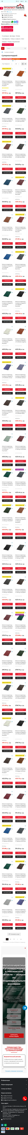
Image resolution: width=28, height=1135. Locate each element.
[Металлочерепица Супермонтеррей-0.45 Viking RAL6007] (20, 653)
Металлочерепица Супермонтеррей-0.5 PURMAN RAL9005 (20, 304)
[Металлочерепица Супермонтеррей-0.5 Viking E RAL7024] (20, 474)
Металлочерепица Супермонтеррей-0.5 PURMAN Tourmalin (7, 448)
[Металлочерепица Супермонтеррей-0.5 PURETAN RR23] (7, 110)
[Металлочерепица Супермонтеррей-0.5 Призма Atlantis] (20, 902)
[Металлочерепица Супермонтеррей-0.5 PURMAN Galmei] (20, 367)
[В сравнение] (12, 72)
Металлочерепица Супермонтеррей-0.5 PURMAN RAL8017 (7, 412)
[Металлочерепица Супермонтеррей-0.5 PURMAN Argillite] (20, 331)
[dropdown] (2, 1)
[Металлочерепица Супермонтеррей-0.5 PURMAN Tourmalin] (7, 438)
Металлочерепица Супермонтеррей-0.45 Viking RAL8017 (20, 696)
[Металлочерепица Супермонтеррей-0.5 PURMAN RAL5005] (7, 256)
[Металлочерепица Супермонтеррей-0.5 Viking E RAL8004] (20, 510)
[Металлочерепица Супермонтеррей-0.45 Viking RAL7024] (7, 687)
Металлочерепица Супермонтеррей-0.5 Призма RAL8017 (20, 875)
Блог (22, 39)
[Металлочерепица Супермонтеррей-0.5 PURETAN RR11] (20, 110)
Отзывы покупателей (13, 41)
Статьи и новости (16, 39)
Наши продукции (7, 1084)
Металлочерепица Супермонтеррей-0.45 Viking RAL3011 (7, 662)
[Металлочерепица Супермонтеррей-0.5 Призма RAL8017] (20, 866)
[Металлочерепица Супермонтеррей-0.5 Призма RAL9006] (7, 902)
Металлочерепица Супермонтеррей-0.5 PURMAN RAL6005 (7, 304)
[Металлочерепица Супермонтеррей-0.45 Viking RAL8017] (20, 687)
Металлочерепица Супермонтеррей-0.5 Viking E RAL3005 (20, 448)
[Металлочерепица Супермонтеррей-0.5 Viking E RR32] (20, 547)
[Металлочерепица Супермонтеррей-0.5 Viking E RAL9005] (7, 547)
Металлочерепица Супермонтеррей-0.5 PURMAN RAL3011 (20, 229)
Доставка (12, 36)
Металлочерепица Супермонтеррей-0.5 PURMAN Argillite (20, 340)
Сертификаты (6, 39)
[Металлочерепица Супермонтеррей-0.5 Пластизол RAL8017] (7, 760)
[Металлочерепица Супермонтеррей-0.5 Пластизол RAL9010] (7, 723)
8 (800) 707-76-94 (8, 17)
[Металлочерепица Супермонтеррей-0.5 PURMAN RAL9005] (20, 294)
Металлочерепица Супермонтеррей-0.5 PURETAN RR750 (7, 228)
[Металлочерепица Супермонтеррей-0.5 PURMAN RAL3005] (20, 182)
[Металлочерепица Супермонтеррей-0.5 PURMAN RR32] (20, 402)
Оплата (18, 36)
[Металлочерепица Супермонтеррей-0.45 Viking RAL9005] (20, 723)
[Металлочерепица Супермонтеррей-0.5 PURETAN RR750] (7, 219)
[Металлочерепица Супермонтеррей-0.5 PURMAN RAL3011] (20, 219)
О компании (5, 36)
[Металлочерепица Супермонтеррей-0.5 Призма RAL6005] (7, 866)
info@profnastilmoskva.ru (9, 19)
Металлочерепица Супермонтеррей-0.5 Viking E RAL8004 (20, 520)
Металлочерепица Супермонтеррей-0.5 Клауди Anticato (20, 769)
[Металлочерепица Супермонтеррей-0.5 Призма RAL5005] (7, 830)
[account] (26, 1)
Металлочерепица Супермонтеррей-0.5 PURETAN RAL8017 (7, 83)
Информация (5, 1080)
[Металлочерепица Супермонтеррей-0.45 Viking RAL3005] (7, 617)
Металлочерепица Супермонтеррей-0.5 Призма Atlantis (20, 911)
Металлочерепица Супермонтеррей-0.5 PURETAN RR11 (20, 120)
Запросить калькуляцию (14, 1035)
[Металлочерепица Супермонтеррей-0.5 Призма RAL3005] (20, 796)
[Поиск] (25, 48)
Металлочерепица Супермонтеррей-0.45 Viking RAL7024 (7, 696)
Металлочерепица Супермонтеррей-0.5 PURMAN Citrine (7, 376)
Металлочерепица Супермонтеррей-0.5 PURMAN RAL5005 (7, 266)
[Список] (25, 64)
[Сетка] (22, 64)
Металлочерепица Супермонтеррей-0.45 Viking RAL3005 (7, 626)
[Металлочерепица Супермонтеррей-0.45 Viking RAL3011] (7, 653)
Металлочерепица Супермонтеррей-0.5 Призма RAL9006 (7, 911)
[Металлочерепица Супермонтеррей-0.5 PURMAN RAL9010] (7, 331)
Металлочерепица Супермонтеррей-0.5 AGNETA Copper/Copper (20, 83)
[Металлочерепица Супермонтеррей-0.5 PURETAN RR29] (7, 146)
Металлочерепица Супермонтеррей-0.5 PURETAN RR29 (7, 155)
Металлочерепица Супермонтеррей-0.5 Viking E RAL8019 (7, 591)
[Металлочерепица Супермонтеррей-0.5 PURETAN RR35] (7, 182)
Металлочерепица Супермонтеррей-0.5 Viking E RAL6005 (7, 483)
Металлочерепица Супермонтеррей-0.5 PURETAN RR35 (7, 191)
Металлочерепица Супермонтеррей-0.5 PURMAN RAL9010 (7, 341)
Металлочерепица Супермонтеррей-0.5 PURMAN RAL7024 (20, 266)
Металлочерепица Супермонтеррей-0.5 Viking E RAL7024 (20, 483)
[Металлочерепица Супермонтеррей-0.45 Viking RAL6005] (20, 617)
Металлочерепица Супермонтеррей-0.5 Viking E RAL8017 (20, 591)
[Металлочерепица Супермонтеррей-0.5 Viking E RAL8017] (20, 581)
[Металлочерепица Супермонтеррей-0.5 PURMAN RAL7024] (20, 256)
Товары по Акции (7, 30)
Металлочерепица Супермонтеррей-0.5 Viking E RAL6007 (7, 519)
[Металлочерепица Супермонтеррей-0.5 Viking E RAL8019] (7, 581)
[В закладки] (12, 69)
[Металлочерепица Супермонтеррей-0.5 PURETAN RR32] (20, 146)
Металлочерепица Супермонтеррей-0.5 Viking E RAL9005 (7, 556)
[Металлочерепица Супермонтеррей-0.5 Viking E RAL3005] (20, 438)
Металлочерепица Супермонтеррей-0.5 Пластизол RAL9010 (7, 733)
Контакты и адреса (7, 44)
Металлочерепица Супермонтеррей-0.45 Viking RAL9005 (20, 732)
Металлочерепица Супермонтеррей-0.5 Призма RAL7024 (20, 840)
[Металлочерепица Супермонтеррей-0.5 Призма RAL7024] (20, 830)
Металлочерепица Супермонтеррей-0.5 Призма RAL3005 (20, 805)
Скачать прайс (8, 27)
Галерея (4, 41)
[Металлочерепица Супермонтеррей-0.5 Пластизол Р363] (7, 796)
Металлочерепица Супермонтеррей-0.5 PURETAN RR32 (20, 155)
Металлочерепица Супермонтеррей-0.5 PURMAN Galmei (20, 376)
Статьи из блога (6, 1089)
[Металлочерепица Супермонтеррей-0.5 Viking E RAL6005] (7, 474)
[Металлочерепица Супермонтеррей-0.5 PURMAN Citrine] (7, 367)
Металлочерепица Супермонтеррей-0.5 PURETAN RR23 (7, 120)
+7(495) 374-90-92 (8, 15)
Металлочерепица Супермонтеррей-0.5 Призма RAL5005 (7, 840)
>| (20, 939)
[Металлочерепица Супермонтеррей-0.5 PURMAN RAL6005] (7, 294)
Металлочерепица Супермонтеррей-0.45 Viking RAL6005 (20, 626)
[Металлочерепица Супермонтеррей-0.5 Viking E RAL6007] (7, 510)
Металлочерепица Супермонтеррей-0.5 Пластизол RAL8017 (7, 770)
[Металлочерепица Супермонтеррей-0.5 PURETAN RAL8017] (7, 73)
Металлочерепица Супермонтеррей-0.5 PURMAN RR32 (20, 412)
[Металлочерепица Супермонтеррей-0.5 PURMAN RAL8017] (7, 402)
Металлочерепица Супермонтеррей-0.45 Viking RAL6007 (20, 662)
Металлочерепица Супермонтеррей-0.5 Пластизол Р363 (7, 805)
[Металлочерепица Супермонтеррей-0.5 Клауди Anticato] (20, 760)
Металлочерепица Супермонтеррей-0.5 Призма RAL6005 (7, 875)
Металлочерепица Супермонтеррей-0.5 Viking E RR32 (20, 556)
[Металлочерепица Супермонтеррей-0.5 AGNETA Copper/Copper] (20, 73)
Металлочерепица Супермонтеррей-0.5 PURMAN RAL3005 (20, 192)
